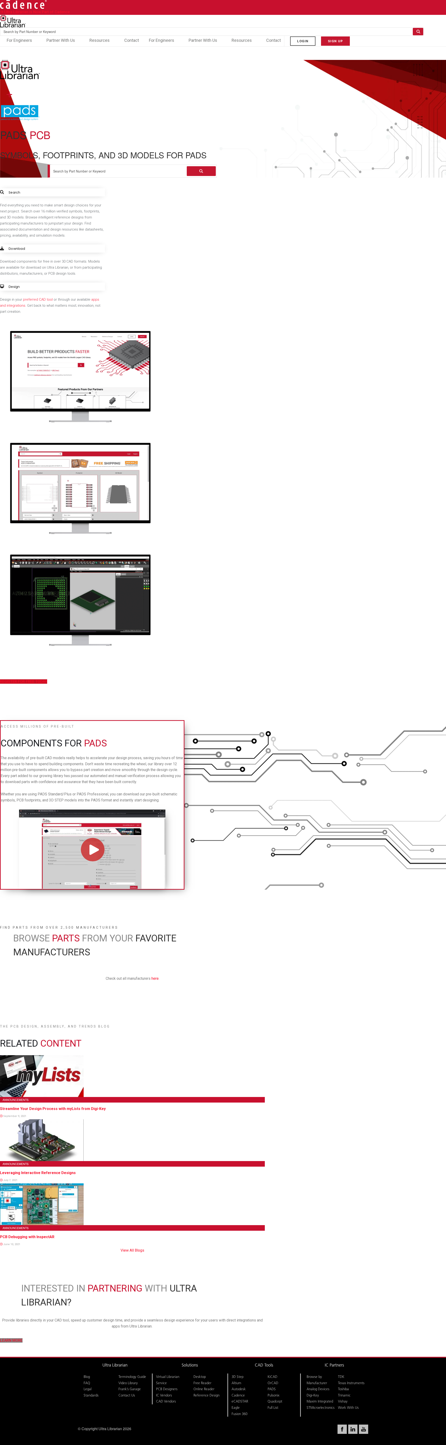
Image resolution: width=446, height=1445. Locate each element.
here (155, 978)
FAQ (87, 1383)
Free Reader (202, 1383)
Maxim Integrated (320, 1401)
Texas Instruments (351, 1383)
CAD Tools (264, 1365)
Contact (131, 40)
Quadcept (275, 1401)
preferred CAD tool (38, 299)
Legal (88, 1389)
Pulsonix (273, 1395)
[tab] (52, 213)
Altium (236, 1383)
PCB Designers (166, 1389)
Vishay (343, 1401)
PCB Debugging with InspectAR (27, 1237)
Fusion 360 (239, 1414)
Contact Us (126, 1395)
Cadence (238, 1395)
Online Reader (203, 1389)
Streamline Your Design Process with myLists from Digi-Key (53, 1109)
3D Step (237, 1376)
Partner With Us (60, 40)
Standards (91, 1395)
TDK (341, 1376)
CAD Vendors (166, 1401)
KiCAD (272, 1376)
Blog (87, 1376)
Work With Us (348, 1407)
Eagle (236, 1407)
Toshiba (343, 1389)
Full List (273, 1407)
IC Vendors (164, 1395)
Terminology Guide (132, 1376)
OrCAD (273, 1383)
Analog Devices (318, 1389)
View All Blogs (132, 1250)
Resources (99, 40)
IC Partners (334, 1365)
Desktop (199, 1376)
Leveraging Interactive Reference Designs (38, 1173)
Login (302, 41)
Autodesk (239, 1389)
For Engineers (19, 40)
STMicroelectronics (320, 1407)
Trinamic (344, 1395)
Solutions (190, 1365)
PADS (272, 1389)
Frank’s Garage (129, 1389)
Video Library (128, 1383)
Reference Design (206, 1395)
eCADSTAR (240, 1401)
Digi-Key (313, 1395)
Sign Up (335, 41)
